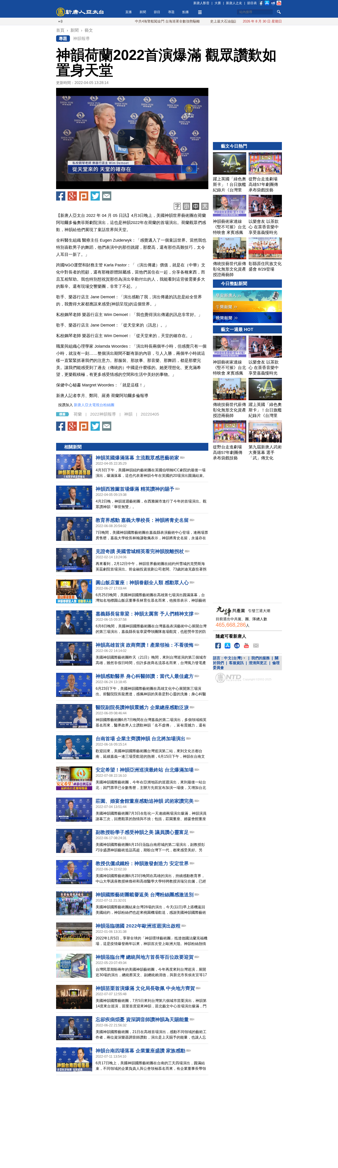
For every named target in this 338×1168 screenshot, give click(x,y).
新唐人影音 (201, 3)
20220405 (150, 414)
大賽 (218, 3)
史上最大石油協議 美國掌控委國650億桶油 (212, 21)
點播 (185, 12)
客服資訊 (236, 663)
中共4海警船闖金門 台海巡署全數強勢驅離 (137, 21)
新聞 (143, 12)
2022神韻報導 (103, 414)
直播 (128, 12)
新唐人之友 (234, 3)
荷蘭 (78, 414)
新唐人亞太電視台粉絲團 (94, 405)
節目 (157, 12)
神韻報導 (81, 38)
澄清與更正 (258, 663)
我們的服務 (260, 658)
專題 (171, 12)
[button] (132, 138)
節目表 (252, 3)
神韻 (128, 414)
